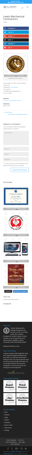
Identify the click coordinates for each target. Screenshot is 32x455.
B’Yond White (7, 112)
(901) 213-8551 (16, 1)
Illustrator (14, 100)
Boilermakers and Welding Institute (18, 114)
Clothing (6, 430)
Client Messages (11, 440)
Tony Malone (14, 87)
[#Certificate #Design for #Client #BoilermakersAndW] (16, 197)
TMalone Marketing (15, 451)
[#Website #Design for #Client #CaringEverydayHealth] (16, 249)
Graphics (6, 420)
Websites (6, 415)
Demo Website (15, 444)
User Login (22, 442)
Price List (21, 440)
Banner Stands (8, 425)
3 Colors (5, 100)
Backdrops (7, 422)
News (6, 412)
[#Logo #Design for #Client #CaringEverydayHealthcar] (16, 223)
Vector (19, 100)
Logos (5, 22)
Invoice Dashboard (10, 442)
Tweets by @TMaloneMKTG (11, 299)
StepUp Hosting (7, 453)
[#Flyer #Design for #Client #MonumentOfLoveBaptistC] (16, 276)
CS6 (10, 100)
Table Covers (8, 427)
